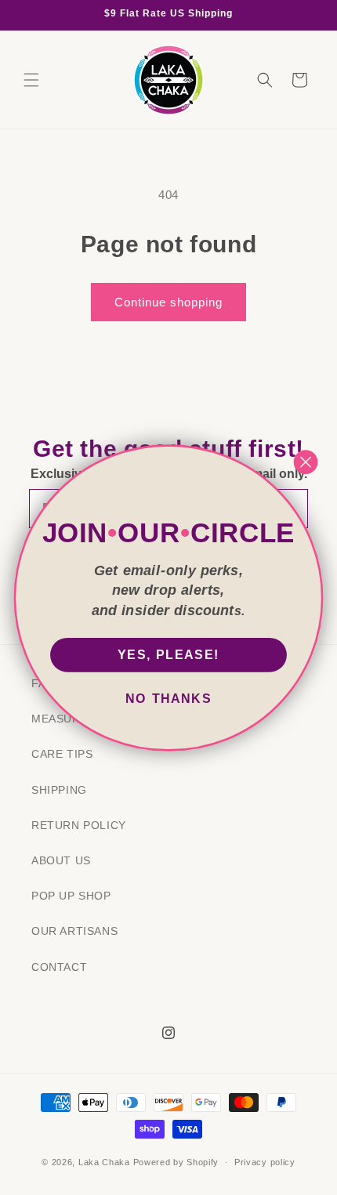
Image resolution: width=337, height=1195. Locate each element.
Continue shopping (168, 302)
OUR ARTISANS (74, 931)
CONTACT (59, 967)
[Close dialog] (306, 462)
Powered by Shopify (176, 1162)
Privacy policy (264, 1162)
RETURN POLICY (78, 825)
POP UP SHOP (71, 895)
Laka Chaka (104, 1162)
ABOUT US (61, 860)
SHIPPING (59, 790)
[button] (31, 80)
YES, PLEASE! (168, 655)
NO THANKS (168, 699)
